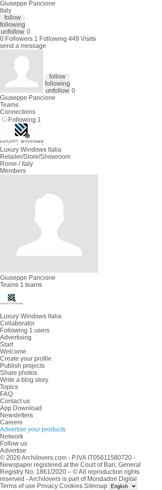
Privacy (47, 486)
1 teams (31, 284)
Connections (17, 111)
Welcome (13, 351)
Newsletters (16, 415)
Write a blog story (24, 379)
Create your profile (26, 358)
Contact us (15, 401)
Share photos (18, 372)
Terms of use (17, 486)
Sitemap (95, 486)
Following (24, 119)
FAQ (6, 394)
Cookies (71, 486)
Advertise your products (33, 429)
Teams (9, 104)
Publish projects (22, 365)
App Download (21, 408)
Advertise (13, 450)
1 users (39, 330)
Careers (11, 422)
